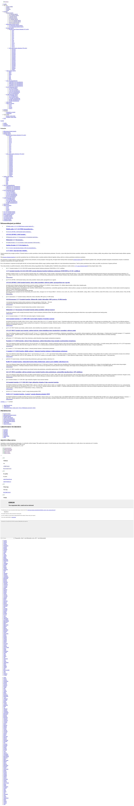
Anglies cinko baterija (8, 176)
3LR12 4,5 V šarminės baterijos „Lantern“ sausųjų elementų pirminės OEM (28, 394)
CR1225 (13, 51)
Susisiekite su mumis (10, 112)
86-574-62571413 (7, 468)
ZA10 (10, 104)
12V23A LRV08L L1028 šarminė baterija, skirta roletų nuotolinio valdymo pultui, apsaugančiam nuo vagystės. (38, 282)
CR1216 (13, 49)
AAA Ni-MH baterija (13, 97)
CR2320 (13, 60)
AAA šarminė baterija (14, 15)
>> (6, 401)
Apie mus (5, 431)
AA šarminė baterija (13, 14)
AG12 (13, 45)
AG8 (13, 40)
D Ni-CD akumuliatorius (14, 92)
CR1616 (13, 53)
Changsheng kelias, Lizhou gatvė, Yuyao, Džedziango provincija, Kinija (19, 407)
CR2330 (13, 63)
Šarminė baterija (9, 12)
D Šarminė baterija (13, 17)
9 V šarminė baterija (13, 19)
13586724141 (7, 406)
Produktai (5, 11)
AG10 (13, 43)
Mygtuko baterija (10, 28)
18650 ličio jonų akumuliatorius (16, 83)
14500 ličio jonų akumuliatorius (16, 82)
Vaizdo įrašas (6, 436)
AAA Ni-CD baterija (13, 89)
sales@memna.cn (7, 481)
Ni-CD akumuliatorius (14, 93)
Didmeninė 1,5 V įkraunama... (15, 240)
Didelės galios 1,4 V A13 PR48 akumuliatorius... (20, 229)
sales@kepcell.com (8, 405)
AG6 (13, 38)
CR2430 (13, 64)
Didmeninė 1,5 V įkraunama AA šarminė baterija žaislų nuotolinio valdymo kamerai (30, 309)
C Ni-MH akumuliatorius (14, 98)
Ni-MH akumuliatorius (14, 100)
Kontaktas (5, 429)
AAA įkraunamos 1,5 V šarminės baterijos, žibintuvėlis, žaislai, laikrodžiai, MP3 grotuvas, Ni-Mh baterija (36, 299)
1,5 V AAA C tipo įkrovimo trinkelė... (17, 250)
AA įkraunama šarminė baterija (16, 25)
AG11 (13, 44)
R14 (10, 75)
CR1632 (13, 55)
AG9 (13, 41)
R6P (10, 78)
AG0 (13, 30)
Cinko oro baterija (10, 103)
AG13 (13, 46)
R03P (10, 74)
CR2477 (13, 67)
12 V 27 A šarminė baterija (15, 21)
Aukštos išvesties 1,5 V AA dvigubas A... (17, 245)
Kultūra (7, 7)
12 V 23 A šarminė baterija (15, 20)
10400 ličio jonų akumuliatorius (16, 85)
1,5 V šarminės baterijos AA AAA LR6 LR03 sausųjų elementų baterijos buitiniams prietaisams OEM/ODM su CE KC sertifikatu (43, 271)
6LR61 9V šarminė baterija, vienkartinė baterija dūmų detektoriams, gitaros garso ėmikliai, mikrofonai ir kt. (37, 361)
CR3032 (13, 68)
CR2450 (13, 65)
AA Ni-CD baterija (13, 88)
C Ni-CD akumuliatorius (14, 90)
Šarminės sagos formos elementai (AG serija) (19, 29)
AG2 (13, 33)
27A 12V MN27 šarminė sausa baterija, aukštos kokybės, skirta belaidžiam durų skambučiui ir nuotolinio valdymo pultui (41, 330)
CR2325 (13, 62)
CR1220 (13, 50)
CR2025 (13, 58)
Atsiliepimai (8, 113)
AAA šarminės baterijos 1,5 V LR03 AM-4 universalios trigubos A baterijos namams (30, 318)
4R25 (10, 72)
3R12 (10, 79)
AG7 (13, 39)
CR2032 (13, 59)
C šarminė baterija (13, 16)
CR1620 (13, 54)
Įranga (7, 10)
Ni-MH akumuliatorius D (14, 99)
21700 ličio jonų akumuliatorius (16, 84)
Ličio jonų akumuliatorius (11, 80)
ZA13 (10, 105)
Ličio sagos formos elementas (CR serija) (18, 48)
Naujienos (5, 109)
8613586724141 (7, 492)
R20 (10, 77)
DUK (4, 118)
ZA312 (10, 107)
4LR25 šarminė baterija (14, 23)
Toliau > (3, 401)
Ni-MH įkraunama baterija (12, 94)
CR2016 (13, 56)
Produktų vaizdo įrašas (11, 117)
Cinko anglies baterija (11, 70)
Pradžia (5, 4)
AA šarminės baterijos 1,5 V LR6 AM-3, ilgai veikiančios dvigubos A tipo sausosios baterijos (32, 382)
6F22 (10, 73)
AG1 (13, 31)
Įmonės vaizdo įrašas (10, 116)
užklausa (8, 277)
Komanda (8, 9)
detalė (11, 277)
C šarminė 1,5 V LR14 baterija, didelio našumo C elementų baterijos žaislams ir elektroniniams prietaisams (36, 351)
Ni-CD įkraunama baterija (12, 87)
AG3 (13, 34)
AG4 (13, 35)
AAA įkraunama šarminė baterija (16, 26)
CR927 (13, 69)
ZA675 (10, 108)
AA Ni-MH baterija (13, 95)
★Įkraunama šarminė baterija (12, 24)
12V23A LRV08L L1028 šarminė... (16, 234)
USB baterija (9, 102)
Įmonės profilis (9, 6)
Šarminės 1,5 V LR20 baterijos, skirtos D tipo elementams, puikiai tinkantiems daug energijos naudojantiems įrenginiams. (41, 341)
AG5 (13, 36)
